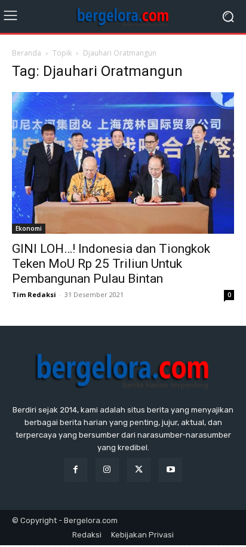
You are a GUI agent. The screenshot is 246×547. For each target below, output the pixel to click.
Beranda (26, 53)
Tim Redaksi (34, 294)
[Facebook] (75, 469)
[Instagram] (107, 469)
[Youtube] (170, 469)
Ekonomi (29, 228)
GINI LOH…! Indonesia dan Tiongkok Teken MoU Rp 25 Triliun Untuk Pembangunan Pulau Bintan (111, 264)
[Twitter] (138, 469)
